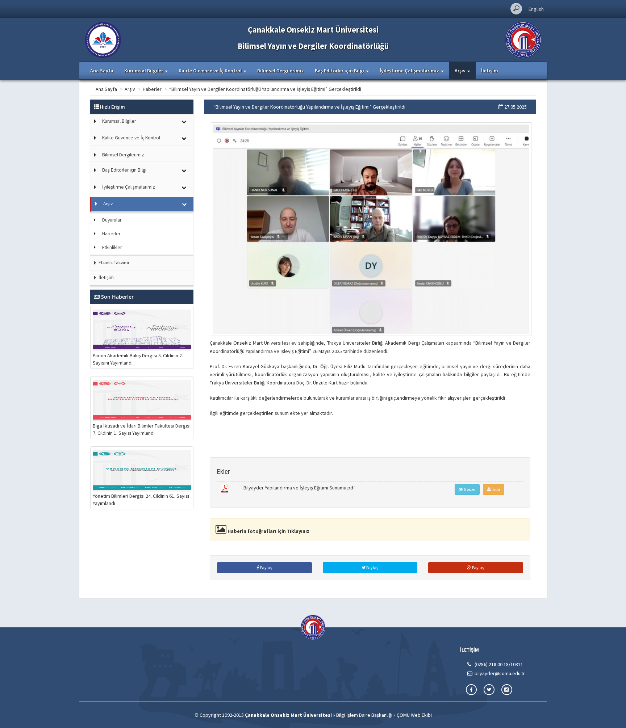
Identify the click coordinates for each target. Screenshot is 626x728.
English (536, 9)
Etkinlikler (112, 247)
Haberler (152, 89)
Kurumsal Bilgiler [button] (144, 70)
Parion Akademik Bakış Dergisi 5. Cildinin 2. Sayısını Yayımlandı (138, 359)
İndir (495, 489)
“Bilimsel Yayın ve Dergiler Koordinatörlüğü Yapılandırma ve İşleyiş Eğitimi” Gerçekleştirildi (265, 89)
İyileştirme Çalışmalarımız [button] (410, 70)
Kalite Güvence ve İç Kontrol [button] (211, 70)
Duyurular (111, 220)
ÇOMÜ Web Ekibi (414, 715)
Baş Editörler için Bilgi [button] (340, 70)
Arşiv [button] (461, 70)
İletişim (489, 70)
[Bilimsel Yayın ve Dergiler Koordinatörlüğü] (103, 39)
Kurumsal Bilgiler (119, 121)
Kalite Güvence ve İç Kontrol (131, 138)
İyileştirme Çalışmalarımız (128, 187)
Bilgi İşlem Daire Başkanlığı (364, 715)
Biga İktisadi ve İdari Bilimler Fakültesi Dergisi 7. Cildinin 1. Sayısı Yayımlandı (142, 429)
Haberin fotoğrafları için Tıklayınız (267, 531)
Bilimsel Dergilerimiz (280, 70)
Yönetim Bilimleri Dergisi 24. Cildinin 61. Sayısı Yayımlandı (141, 499)
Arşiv (130, 89)
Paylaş (265, 567)
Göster (469, 489)
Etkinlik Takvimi (113, 263)
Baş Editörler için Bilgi (124, 170)
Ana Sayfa (101, 70)
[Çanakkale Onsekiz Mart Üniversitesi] (523, 39)
